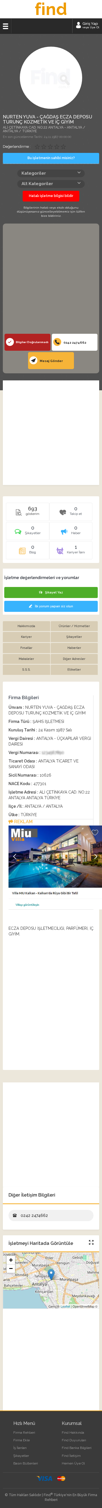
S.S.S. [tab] (26, 669)
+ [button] (11, 1260)
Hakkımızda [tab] (26, 626)
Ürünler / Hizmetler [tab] (74, 626)
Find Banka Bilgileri (77, 1448)
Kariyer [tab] (26, 637)
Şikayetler (21, 1456)
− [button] (11, 1268)
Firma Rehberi (24, 1433)
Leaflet (65, 1306)
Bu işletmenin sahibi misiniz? (51, 158)
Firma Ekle (21, 1440)
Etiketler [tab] (74, 669)
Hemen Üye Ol (73, 1463)
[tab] (28, 533)
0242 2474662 (74, 342)
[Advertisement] (51, 280)
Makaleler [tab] (26, 659)
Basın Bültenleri (25, 1463)
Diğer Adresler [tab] (74, 659)
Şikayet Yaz (54, 592)
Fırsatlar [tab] (26, 648)
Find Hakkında (73, 1433)
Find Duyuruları (74, 1440)
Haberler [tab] (74, 648)
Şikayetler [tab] (74, 637)
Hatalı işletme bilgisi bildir (51, 196)
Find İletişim (71, 1456)
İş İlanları (20, 1448)
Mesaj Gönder (51, 361)
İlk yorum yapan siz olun (54, 606)
